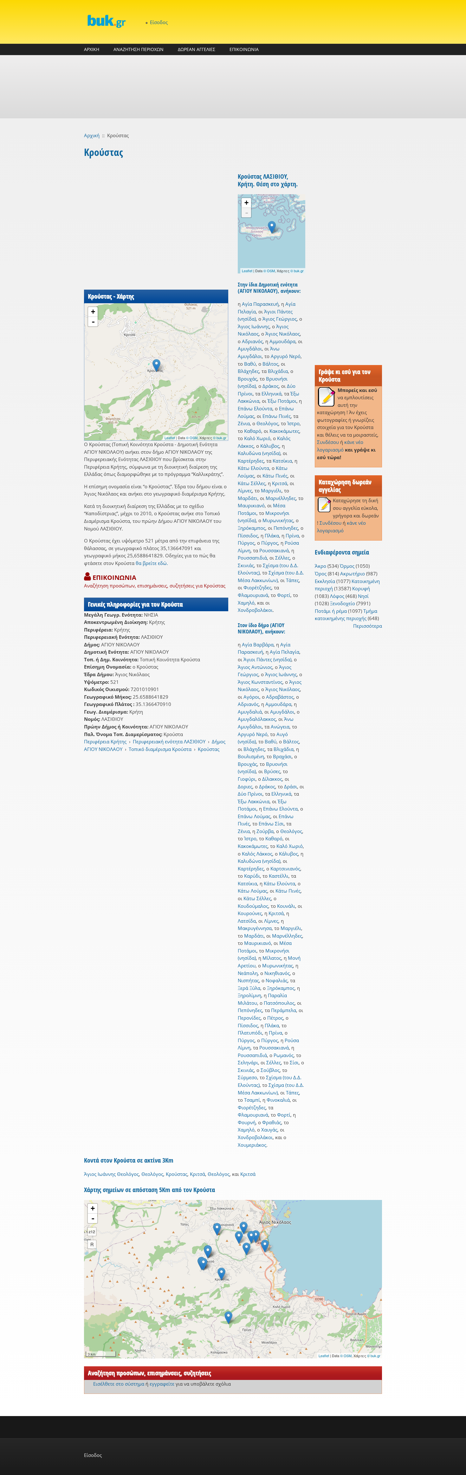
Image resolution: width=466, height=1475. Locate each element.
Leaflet (170, 437)
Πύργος (246, 543)
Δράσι (290, 786)
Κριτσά (279, 483)
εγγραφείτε (162, 1384)
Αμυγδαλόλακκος (257, 719)
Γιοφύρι (247, 779)
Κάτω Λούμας (252, 891)
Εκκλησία (325, 581)
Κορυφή (361, 588)
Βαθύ (250, 364)
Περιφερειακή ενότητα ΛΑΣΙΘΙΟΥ (169, 741)
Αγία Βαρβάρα (258, 644)
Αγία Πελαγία (284, 652)
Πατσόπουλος (279, 1003)
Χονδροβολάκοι (255, 610)
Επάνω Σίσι (271, 823)
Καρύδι (252, 876)
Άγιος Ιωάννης (253, 326)
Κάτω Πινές (275, 475)
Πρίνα (292, 535)
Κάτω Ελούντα (253, 468)
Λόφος (337, 596)
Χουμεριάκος (252, 1145)
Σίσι (294, 1062)
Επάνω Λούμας (254, 816)
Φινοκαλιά (278, 1100)
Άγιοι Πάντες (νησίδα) (267, 659)
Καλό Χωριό (257, 438)
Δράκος (270, 386)
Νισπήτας (248, 980)
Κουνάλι (286, 906)
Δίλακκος (272, 779)
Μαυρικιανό (251, 505)
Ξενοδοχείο (342, 603)
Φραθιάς (271, 1122)
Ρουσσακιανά (274, 550)
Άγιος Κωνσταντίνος (260, 682)
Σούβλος (270, 1070)
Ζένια (244, 423)
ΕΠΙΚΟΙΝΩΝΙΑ (244, 49)
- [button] (93, 321)
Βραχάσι (282, 756)
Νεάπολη (248, 973)
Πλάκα (272, 535)
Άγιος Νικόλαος (282, 333)
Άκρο (320, 566)
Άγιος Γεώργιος (279, 319)
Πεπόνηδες (286, 528)
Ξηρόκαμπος (251, 528)
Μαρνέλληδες (281, 498)
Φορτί (283, 595)
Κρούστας (208, 749)
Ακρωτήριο (352, 573)
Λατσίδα (247, 921)
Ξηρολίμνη (249, 995)
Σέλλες (282, 558)
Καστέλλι (278, 876)
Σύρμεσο (247, 1077)
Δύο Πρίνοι (250, 794)
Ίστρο (293, 423)
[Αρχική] (106, 21)
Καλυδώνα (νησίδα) (259, 453)
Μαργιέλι (271, 490)
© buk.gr (219, 437)
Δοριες (245, 786)
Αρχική (92, 135)
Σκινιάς (246, 565)
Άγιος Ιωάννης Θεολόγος (111, 1174)
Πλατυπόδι (250, 1032)
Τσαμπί (252, 1100)
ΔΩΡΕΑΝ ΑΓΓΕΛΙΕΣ (196, 49)
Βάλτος (270, 364)
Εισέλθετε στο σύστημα (118, 1384)
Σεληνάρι (248, 1062)
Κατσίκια (282, 461)
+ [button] (93, 312)
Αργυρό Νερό (286, 356)
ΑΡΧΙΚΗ (91, 49)
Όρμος (347, 566)
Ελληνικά (272, 393)
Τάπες (292, 580)
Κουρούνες (250, 913)
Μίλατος (271, 958)
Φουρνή (247, 1122)
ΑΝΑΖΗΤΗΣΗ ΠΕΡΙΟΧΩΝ (138, 49)
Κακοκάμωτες (284, 431)
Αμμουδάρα (282, 341)
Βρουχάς (247, 378)
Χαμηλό (246, 603)
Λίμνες (245, 490)
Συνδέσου (328, 442)
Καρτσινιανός (285, 868)
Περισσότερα (367, 626)
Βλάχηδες (248, 371)
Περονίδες (249, 1018)
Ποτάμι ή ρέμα (331, 611)
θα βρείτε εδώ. (152, 563)
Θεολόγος (267, 423)
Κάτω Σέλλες (251, 483)
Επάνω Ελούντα (255, 408)
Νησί (363, 596)
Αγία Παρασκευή (260, 304)
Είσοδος (159, 22)
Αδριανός (252, 341)
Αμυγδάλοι (250, 348)
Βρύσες (272, 771)
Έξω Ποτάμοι (282, 401)
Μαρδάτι (247, 498)
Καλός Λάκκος (257, 853)
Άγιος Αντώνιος (255, 667)
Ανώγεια (280, 726)
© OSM (191, 437)
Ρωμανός (284, 1055)
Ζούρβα (265, 831)
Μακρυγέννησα (255, 928)
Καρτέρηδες (251, 461)
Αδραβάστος (280, 697)
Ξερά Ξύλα (249, 988)
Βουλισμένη (251, 756)
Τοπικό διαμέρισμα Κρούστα (160, 749)
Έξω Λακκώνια (253, 801)
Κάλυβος (269, 446)
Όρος (321, 573)
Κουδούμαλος (253, 906)
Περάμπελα (283, 1010)
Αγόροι (251, 697)
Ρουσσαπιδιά (252, 558)
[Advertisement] (233, 87)
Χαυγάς (269, 1129)
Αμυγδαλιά (250, 712)
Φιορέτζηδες (257, 587)
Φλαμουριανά (253, 595)
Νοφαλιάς (277, 980)
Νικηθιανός (277, 973)
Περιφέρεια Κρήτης (105, 741)
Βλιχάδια (278, 371)
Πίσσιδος (248, 535)
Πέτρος (275, 1018)
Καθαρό (252, 431)
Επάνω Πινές (276, 416)
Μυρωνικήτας (277, 520)
